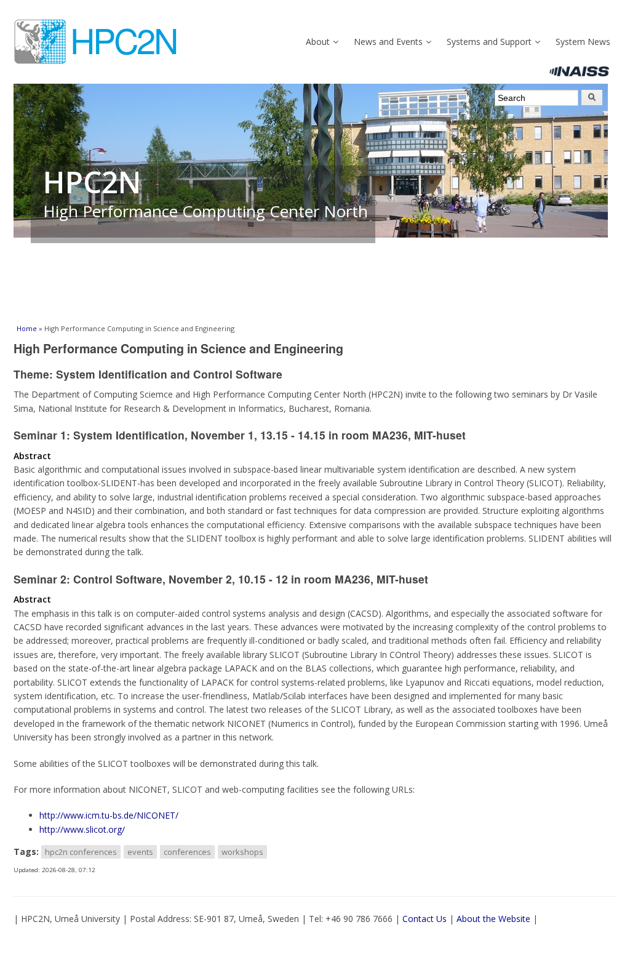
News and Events (388, 41)
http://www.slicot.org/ (82, 829)
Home (27, 328)
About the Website (493, 918)
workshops (242, 851)
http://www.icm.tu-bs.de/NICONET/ (108, 815)
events (140, 851)
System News (583, 41)
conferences (187, 851)
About (318, 41)
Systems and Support (489, 41)
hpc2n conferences (81, 851)
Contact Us (424, 918)
